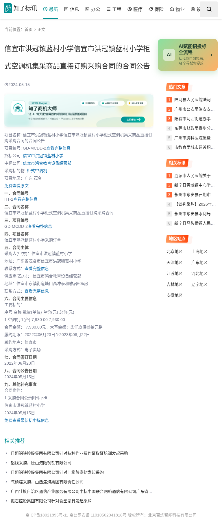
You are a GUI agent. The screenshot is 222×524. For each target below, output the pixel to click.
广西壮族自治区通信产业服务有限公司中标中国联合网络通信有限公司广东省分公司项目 (90, 491)
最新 (53, 9)
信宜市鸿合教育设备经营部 (47, 163)
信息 (74, 9)
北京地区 (174, 251)
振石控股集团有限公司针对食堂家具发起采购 (51, 501)
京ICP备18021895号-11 (46, 515)
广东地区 (199, 262)
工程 (116, 9)
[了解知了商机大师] (78, 110)
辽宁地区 (199, 284)
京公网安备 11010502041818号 (98, 515)
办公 (95, 9)
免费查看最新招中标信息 (26, 420)
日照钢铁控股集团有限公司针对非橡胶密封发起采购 (57, 472)
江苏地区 (174, 273)
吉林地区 (174, 284)
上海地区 (199, 251)
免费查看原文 (16, 185)
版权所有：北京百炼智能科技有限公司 (162, 515)
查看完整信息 (58, 148)
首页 (29, 29)
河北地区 (199, 273)
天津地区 (174, 262)
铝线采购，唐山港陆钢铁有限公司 (41, 462)
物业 (180, 9)
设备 (201, 9)
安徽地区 (174, 295)
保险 (159, 9)
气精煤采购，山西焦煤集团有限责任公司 (47, 482)
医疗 (138, 9)
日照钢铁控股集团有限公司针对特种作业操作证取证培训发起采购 (69, 453)
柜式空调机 (37, 170)
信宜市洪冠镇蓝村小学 (43, 155)
